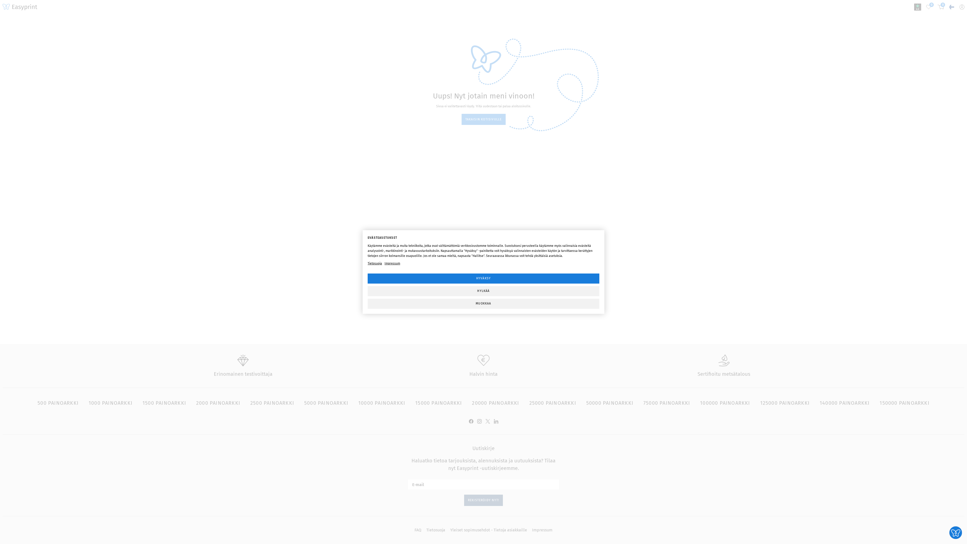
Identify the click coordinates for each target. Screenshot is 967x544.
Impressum (392, 263)
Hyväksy (483, 278)
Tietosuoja (375, 263)
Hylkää (483, 291)
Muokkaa (483, 303)
